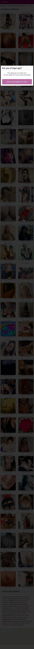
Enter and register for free (17, 82)
